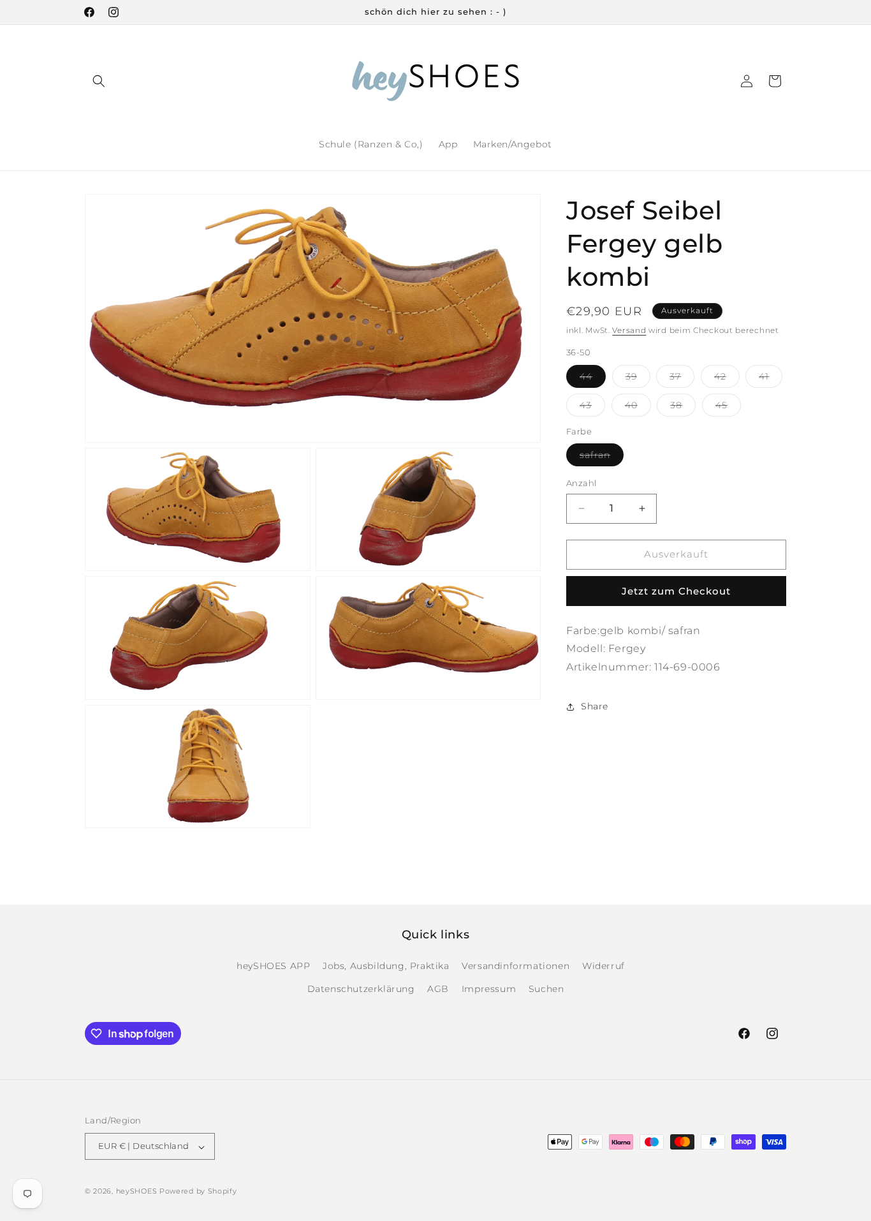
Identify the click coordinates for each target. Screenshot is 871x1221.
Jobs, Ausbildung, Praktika (386, 966)
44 (593, 379)
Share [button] (594, 706)
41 (770, 379)
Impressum (489, 989)
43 (592, 408)
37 (682, 379)
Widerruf (603, 966)
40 (638, 408)
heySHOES (136, 1191)
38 (683, 408)
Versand (629, 330)
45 (728, 408)
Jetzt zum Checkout (676, 591)
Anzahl (581, 483)
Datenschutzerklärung (361, 989)
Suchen (546, 989)
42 (727, 379)
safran (602, 457)
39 (638, 379)
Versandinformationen (515, 966)
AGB (438, 989)
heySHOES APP (273, 966)
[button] (99, 81)
